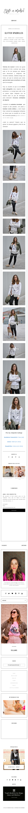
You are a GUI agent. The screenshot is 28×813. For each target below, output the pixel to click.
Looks (19, 39)
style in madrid (9, 41)
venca (19, 41)
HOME (14, 673)
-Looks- (5, 37)
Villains (14, 650)
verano (23, 41)
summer (16, 41)
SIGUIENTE (4, 545)
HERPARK (23, 807)
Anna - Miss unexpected (9, 494)
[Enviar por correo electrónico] (19, 457)
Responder (14, 510)
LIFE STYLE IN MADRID (14, 687)
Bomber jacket (11, 37)
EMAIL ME (14, 678)
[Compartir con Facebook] (8, 457)
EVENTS (14, 685)
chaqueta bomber (19, 37)
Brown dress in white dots (19, 479)
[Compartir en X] (12, 457)
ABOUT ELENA (14, 675)
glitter (16, 39)
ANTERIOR (24, 545)
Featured (11, 39)
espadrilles (6, 39)
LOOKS (14, 680)
